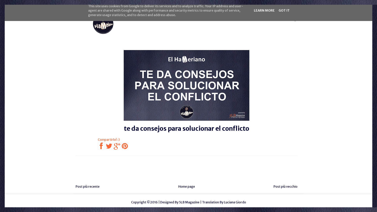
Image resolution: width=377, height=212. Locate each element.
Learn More (264, 10)
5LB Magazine (189, 202)
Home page (186, 186)
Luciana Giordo (235, 202)
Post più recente (88, 186)
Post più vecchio (285, 186)
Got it (284, 10)
